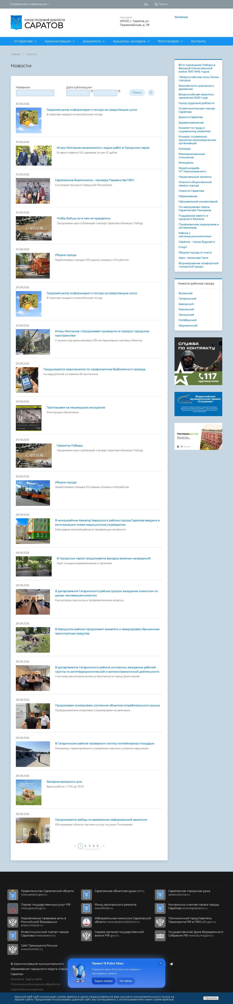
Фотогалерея (168, 41)
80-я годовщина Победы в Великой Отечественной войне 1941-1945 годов (197, 68)
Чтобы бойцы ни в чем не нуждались (84, 218)
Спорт (183, 247)
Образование (188, 196)
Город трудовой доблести (196, 103)
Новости (31, 54)
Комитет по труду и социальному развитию (195, 129)
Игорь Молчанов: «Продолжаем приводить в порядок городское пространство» (102, 333)
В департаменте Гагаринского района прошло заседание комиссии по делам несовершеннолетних (106, 593)
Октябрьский (187, 320)
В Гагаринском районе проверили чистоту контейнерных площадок (104, 743)
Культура (185, 148)
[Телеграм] (172, 963)
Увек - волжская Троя (193, 257)
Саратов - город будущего (197, 241)
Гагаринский (187, 298)
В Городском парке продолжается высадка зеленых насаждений (104, 558)
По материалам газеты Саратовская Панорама (195, 208)
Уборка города (65, 255)
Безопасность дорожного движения (196, 87)
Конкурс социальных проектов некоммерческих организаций (197, 140)
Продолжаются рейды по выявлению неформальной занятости (101, 819)
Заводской (186, 304)
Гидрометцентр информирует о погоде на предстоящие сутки (92, 109)
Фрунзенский (188, 325)
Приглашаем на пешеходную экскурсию (76, 407)
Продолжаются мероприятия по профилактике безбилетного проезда (94, 369)
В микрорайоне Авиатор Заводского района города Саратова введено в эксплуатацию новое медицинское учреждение (107, 522)
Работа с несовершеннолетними (195, 234)
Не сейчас (126, 981)
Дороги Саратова (191, 117)
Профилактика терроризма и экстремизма (199, 226)
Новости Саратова (191, 190)
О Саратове (23, 41)
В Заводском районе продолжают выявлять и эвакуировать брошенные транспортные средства (107, 631)
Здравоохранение (191, 122)
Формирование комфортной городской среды (199, 265)
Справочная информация (28, 4)
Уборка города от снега (195, 252)
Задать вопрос (104, 981)
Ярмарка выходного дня (64, 781)
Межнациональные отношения (192, 155)
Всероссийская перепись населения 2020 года (196, 96)
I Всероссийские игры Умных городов (199, 78)
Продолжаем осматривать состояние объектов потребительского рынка (107, 705)
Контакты (198, 41)
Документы (92, 41)
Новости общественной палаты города (195, 183)
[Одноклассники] (165, 963)
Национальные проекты (195, 176)
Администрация (58, 41)
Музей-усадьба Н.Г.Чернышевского (192, 169)
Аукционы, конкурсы (129, 41)
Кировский (186, 309)
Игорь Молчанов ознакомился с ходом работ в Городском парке (103, 147)
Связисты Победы (70, 445)
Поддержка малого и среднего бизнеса (193, 217)
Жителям (181, 17)
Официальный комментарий (198, 201)
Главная (15, 54)
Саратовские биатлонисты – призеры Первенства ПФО (94, 180)
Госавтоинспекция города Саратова (197, 110)
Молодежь (186, 162)
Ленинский (186, 314)
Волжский (185, 293)
